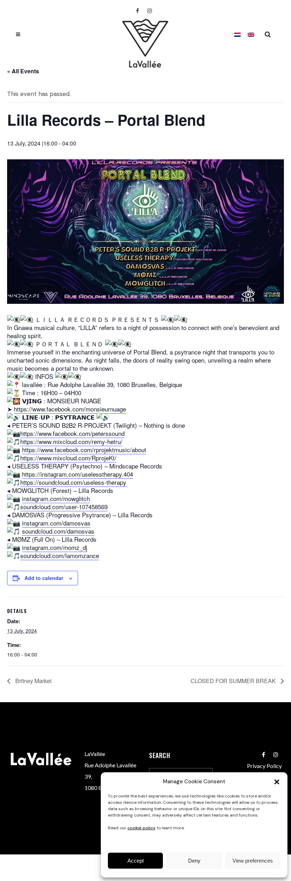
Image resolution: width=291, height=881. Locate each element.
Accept (135, 861)
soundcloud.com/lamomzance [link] (59, 555)
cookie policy (141, 828)
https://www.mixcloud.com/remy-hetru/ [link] (71, 441)
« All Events (23, 71)
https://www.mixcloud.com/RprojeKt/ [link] (68, 457)
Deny (194, 861)
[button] (276, 781)
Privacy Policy (264, 765)
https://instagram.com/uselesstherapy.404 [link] (77, 474)
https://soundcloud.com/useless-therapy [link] (73, 482)
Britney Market (32, 681)
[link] (70, 409)
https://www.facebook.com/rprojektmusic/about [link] (84, 449)
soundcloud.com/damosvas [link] (58, 531)
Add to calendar (43, 577)
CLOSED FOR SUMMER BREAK (234, 681)
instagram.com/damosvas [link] (56, 522)
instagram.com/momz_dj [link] (54, 547)
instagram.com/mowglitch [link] (56, 498)
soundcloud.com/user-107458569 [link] (64, 506)
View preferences (252, 861)
